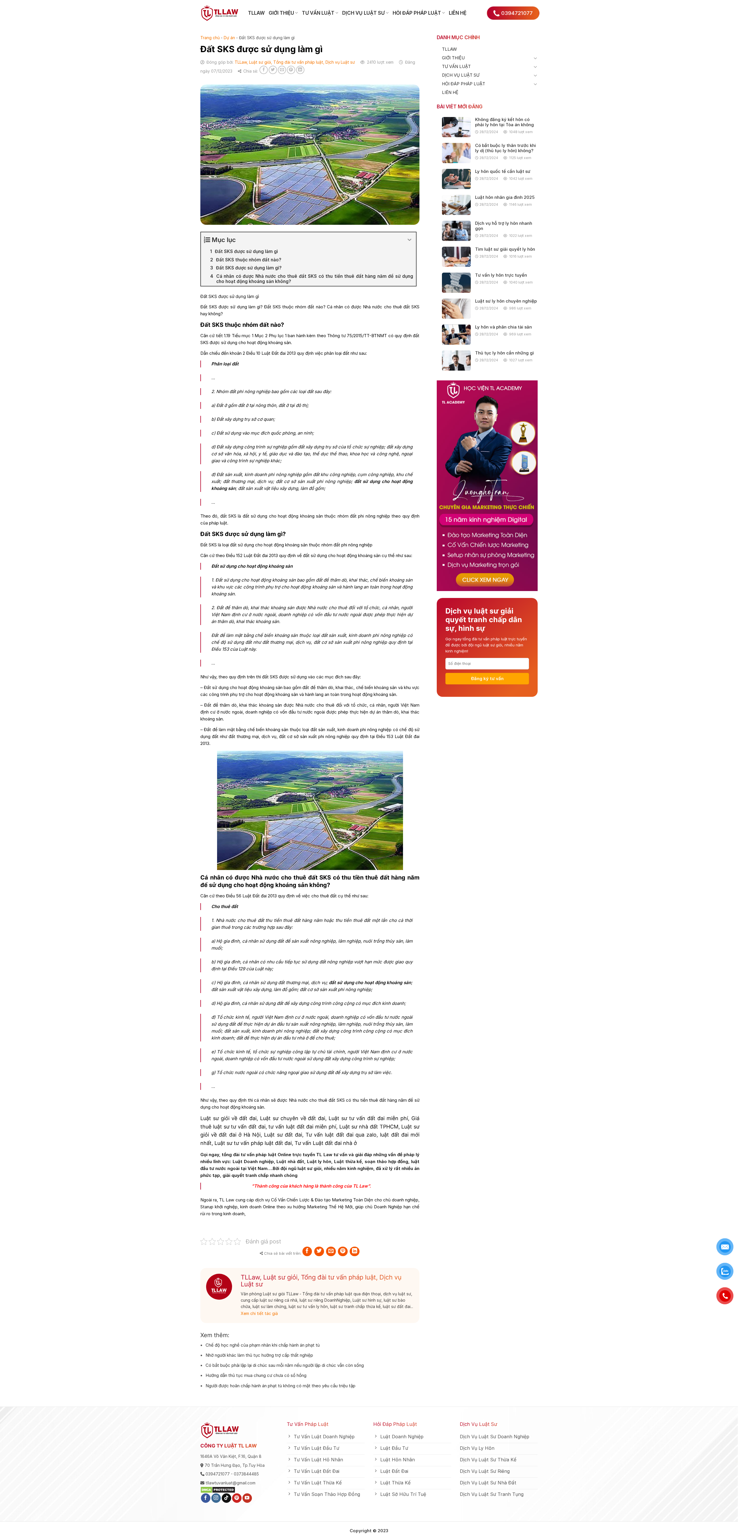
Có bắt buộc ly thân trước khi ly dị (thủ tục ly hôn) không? (505, 148)
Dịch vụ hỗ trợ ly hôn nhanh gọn (503, 226)
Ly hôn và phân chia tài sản (503, 327)
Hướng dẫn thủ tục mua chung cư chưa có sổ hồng (256, 1375)
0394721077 (218, 1473)
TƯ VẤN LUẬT (318, 13)
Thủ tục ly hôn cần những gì (504, 353)
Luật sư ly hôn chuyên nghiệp (506, 301)
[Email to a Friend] (282, 70)
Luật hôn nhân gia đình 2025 (504, 197)
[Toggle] (535, 57)
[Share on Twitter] (273, 70)
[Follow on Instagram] (216, 1498)
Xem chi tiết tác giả (259, 1313)
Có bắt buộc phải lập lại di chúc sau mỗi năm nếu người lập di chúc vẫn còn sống (285, 1365)
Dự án (229, 37)
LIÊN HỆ (457, 13)
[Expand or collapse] (409, 240)
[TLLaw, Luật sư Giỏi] (219, 13)
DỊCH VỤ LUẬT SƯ (363, 13)
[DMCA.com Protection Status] (217, 1489)
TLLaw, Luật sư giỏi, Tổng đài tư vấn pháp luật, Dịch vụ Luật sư (295, 62)
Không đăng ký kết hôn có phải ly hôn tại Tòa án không (504, 122)
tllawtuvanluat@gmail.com (230, 1482)
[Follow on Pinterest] (237, 1498)
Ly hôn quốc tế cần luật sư (502, 171)
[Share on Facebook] (263, 70)
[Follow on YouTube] (247, 1498)
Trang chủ (210, 37)
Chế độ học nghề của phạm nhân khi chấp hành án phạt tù (263, 1345)
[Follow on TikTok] (226, 1498)
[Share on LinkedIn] (300, 70)
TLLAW (256, 13)
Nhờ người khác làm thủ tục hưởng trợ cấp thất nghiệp (259, 1355)
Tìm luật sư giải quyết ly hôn (505, 249)
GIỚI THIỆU (281, 13)
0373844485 (246, 1473)
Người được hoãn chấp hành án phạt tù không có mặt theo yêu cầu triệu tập (280, 1385)
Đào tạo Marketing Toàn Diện (343, 1200)
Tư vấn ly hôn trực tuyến (501, 275)
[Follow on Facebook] (205, 1498)
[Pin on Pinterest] (291, 70)
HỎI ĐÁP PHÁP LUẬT (417, 13)
